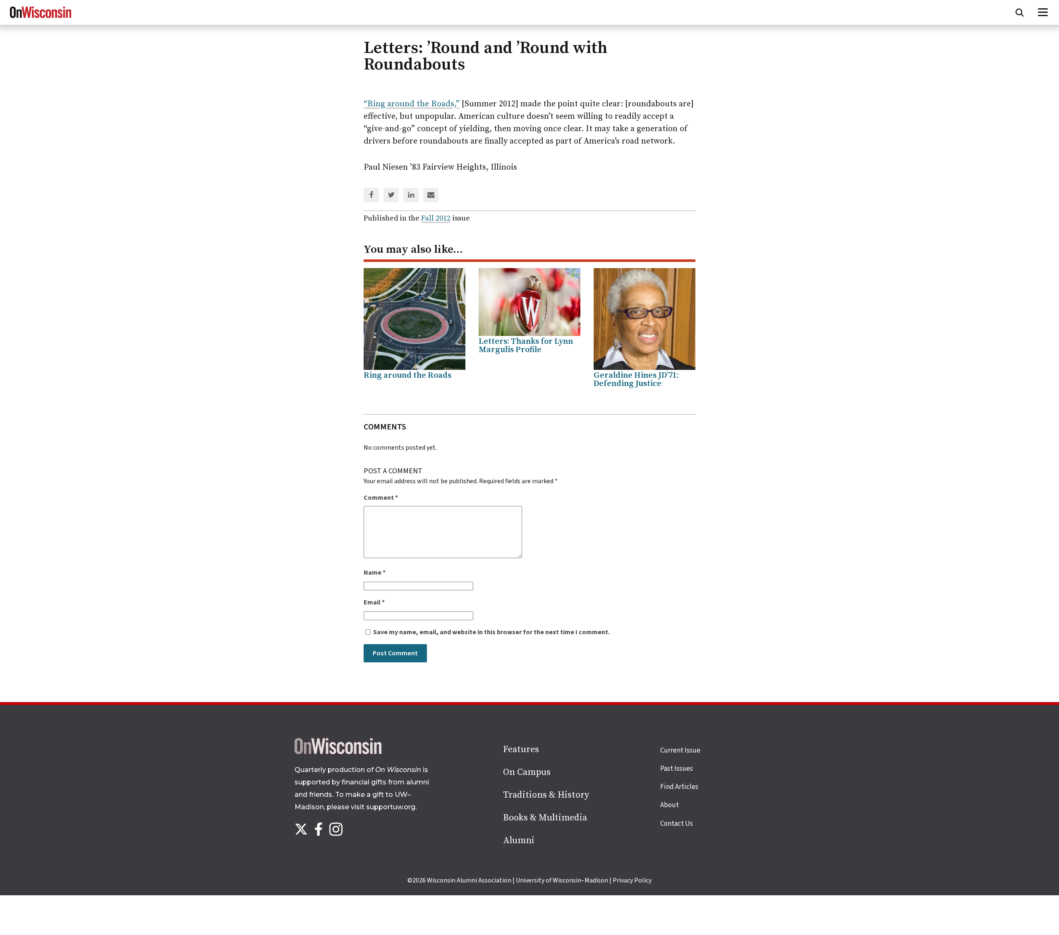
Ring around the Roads (407, 375)
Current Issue (680, 750)
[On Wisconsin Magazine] (40, 18)
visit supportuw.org (383, 807)
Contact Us (676, 824)
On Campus (527, 772)
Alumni (518, 840)
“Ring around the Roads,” (412, 104)
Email (374, 602)
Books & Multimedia (545, 817)
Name (375, 572)
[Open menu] (1043, 12)
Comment (381, 497)
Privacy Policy (632, 880)
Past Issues (676, 769)
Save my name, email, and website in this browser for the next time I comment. (491, 632)
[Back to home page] (338, 752)
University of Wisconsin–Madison (562, 880)
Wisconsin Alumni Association (469, 880)
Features (521, 749)
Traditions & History (546, 795)
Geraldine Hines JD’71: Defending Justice (636, 379)
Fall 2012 (435, 218)
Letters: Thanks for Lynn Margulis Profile (526, 345)
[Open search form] (1020, 12)
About (669, 805)
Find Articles (679, 787)
